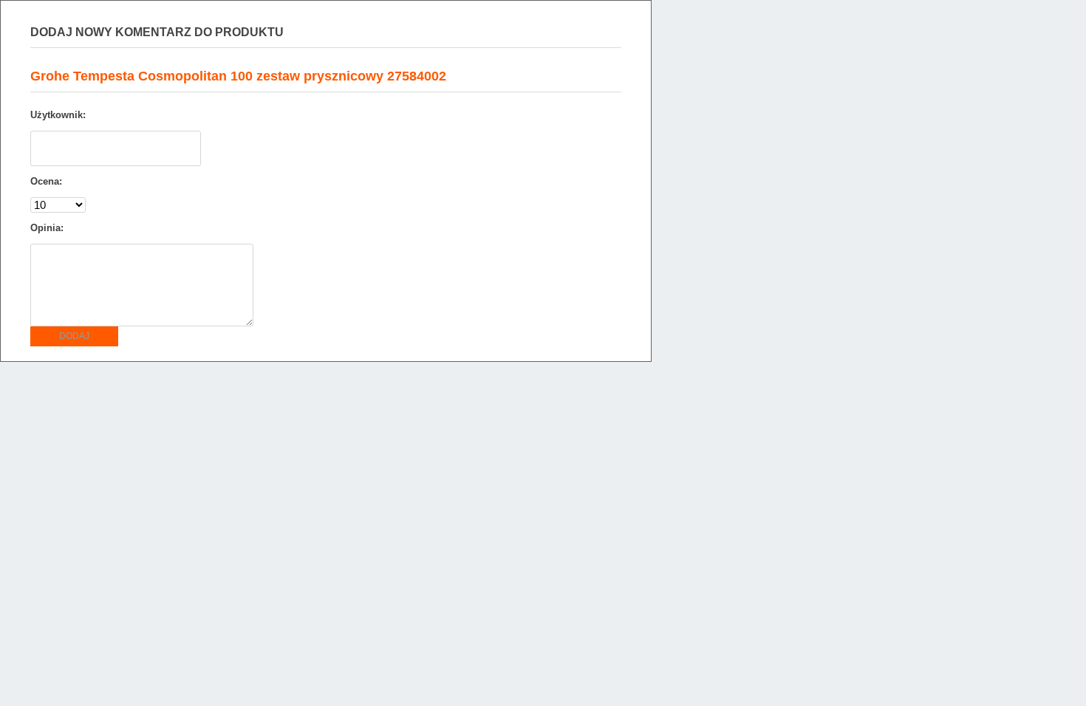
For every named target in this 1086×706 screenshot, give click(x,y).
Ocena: (46, 181)
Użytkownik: (58, 114)
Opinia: (47, 227)
